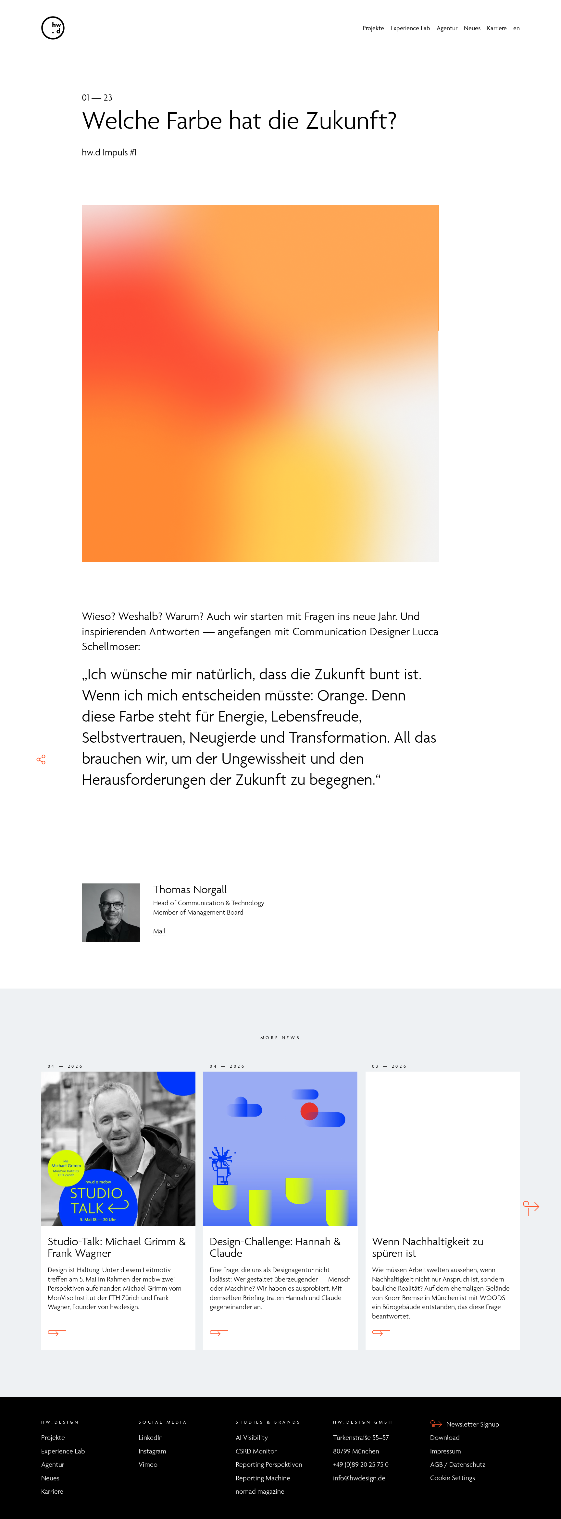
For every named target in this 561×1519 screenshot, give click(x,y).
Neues (472, 28)
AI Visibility (252, 1437)
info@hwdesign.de (359, 1478)
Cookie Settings (452, 1478)
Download (445, 1437)
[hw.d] (53, 28)
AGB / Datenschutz (457, 1464)
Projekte (373, 28)
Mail (159, 931)
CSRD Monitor (256, 1451)
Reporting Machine (263, 1478)
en (516, 28)
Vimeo (148, 1464)
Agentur (447, 28)
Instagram (152, 1451)
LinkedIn (151, 1437)
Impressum (445, 1451)
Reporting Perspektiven (269, 1464)
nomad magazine (260, 1491)
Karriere (497, 28)
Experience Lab (410, 28)
